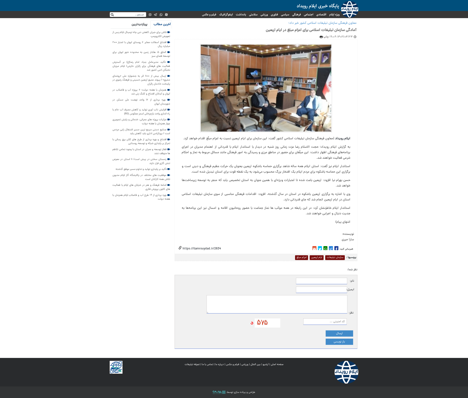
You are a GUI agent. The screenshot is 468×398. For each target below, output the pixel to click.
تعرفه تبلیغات (192, 365)
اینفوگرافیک (226, 14)
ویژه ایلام (334, 14)
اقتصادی (321, 14)
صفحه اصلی (277, 365)
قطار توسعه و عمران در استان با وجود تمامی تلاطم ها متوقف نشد (141, 151)
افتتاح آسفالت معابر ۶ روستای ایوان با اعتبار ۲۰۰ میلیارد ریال (141, 44)
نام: (352, 281)
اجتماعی (308, 14)
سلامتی (253, 14)
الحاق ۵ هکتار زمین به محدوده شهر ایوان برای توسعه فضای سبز (141, 54)
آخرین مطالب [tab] (162, 24)
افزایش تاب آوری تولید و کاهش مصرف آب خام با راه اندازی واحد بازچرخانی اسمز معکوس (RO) (141, 112)
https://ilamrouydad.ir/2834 (201, 248)
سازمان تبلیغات (335, 257)
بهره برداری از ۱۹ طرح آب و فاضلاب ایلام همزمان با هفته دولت (141, 197)
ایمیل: (350, 289)
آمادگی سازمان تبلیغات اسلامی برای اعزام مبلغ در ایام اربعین (311, 30)
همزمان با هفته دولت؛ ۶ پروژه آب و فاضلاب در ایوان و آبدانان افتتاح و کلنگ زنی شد (141, 92)
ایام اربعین (316, 257)
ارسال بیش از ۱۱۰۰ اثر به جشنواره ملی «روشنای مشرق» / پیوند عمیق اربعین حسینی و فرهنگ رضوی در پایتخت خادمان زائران (141, 80)
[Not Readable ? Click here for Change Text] (252, 323)
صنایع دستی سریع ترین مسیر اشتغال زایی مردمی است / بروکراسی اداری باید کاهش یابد (141, 132)
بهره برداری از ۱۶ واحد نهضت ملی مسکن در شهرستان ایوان (141, 102)
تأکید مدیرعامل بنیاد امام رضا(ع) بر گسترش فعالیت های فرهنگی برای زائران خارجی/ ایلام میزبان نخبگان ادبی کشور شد (141, 66)
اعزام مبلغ (302, 257)
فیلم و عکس (209, 14)
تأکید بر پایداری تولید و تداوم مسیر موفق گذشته (141, 169)
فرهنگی (296, 14)
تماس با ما (207, 365)
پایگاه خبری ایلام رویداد (318, 6)
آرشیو (266, 365)
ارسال (339, 333)
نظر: (351, 313)
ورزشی (264, 14)
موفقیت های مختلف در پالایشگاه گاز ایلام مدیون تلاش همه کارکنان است (141, 177)
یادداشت (241, 14)
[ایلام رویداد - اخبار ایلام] (346, 372)
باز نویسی (339, 342)
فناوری (274, 14)
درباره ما (219, 365)
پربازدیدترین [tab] (139, 24)
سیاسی (285, 14)
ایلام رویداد (342, 138)
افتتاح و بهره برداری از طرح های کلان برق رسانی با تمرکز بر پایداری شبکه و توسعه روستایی (141, 142)
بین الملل (255, 365)
